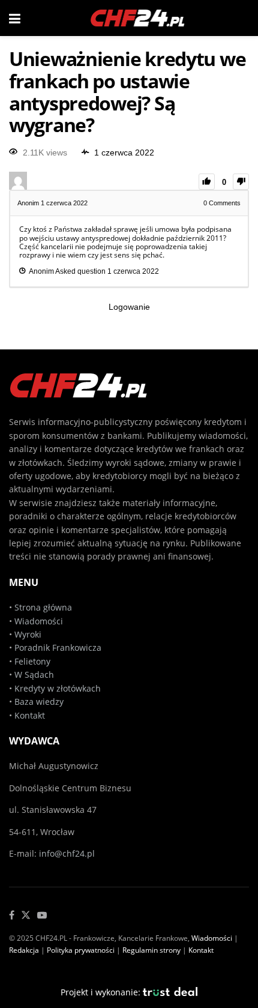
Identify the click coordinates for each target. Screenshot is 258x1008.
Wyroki (27, 634)
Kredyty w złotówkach (57, 688)
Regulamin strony (151, 950)
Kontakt (29, 715)
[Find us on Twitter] (26, 915)
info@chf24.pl (67, 853)
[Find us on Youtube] (42, 915)
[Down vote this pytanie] (241, 182)
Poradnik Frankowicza (57, 647)
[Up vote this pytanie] (207, 182)
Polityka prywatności (81, 950)
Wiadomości (37, 621)
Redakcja (24, 950)
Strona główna (43, 607)
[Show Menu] (14, 18)
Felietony (32, 661)
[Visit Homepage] (138, 18)
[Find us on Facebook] (11, 915)
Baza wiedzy (39, 701)
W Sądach (34, 674)
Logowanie (129, 307)
